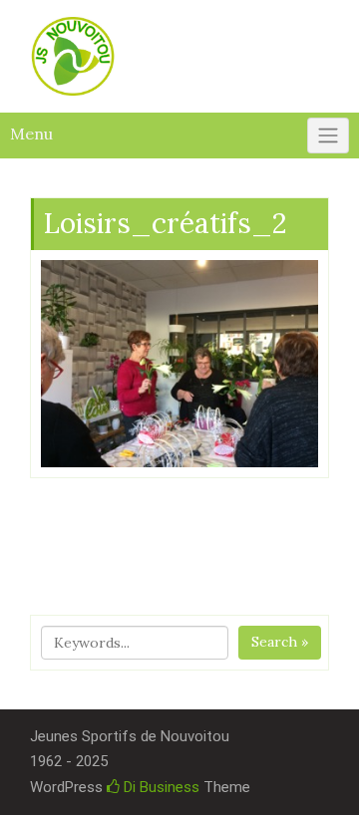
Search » (279, 642)
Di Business (159, 787)
